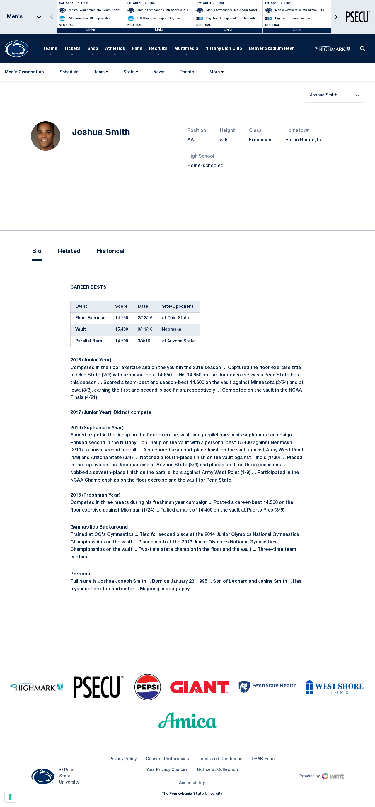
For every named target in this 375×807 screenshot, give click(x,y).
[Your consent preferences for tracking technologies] (10, 796)
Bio (37, 251)
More (214, 72)
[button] (335, 17)
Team (99, 72)
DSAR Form (263, 759)
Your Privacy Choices (167, 770)
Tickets (72, 49)
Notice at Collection (217, 770)
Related (69, 251)
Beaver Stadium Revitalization (281, 49)
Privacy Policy (123, 759)
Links (90, 30)
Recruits (158, 49)
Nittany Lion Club (223, 49)
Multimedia (186, 49)
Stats (128, 72)
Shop (92, 49)
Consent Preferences (167, 759)
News (158, 72)
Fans (137, 49)
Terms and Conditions (220, 759)
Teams (50, 49)
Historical (111, 251)
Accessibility (192, 783)
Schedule (69, 72)
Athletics (115, 49)
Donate (186, 73)
